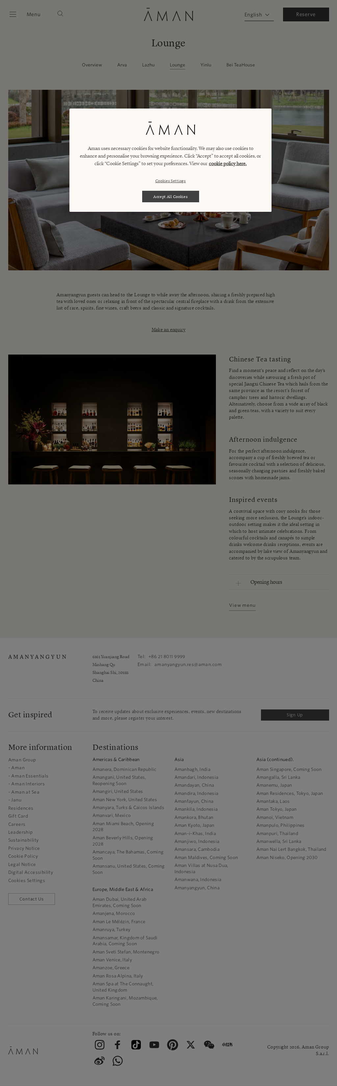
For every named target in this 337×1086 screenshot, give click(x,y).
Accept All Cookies (170, 196)
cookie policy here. (228, 163)
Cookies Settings (170, 180)
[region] (170, 160)
